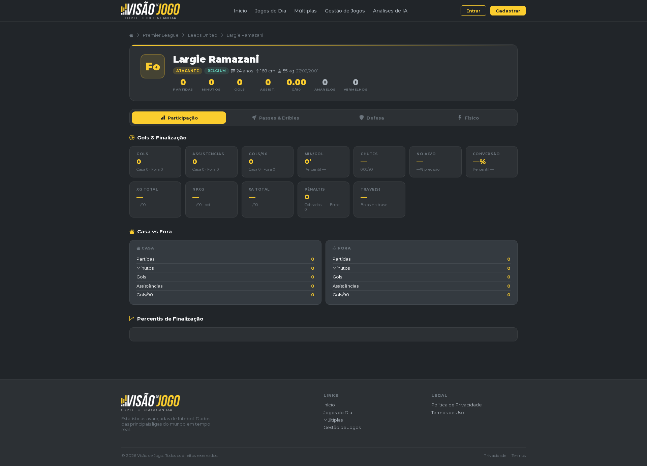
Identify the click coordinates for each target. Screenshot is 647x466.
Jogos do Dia (270, 11)
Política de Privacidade (456, 404)
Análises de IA (390, 11)
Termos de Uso (447, 412)
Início (240, 11)
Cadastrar (508, 10)
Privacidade (495, 455)
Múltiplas (305, 11)
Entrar (473, 10)
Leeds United (202, 35)
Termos (519, 455)
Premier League (161, 35)
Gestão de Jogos (345, 11)
